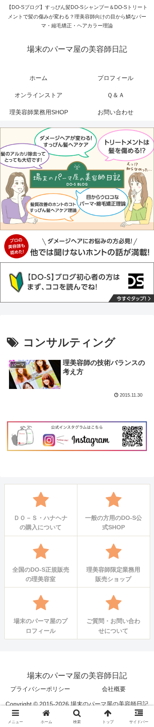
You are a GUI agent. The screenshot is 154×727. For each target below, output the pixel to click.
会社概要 (114, 688)
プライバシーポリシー (40, 688)
